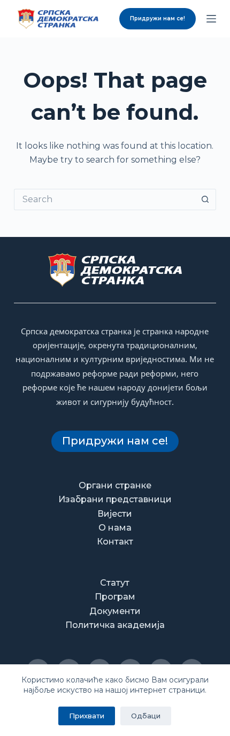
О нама (115, 528)
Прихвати (86, 715)
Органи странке (115, 485)
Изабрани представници (115, 499)
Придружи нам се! (157, 18)
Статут (114, 583)
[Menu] (211, 19)
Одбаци (145, 715)
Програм (115, 597)
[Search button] (205, 199)
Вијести (114, 514)
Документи (115, 611)
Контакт (115, 541)
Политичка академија (115, 625)
